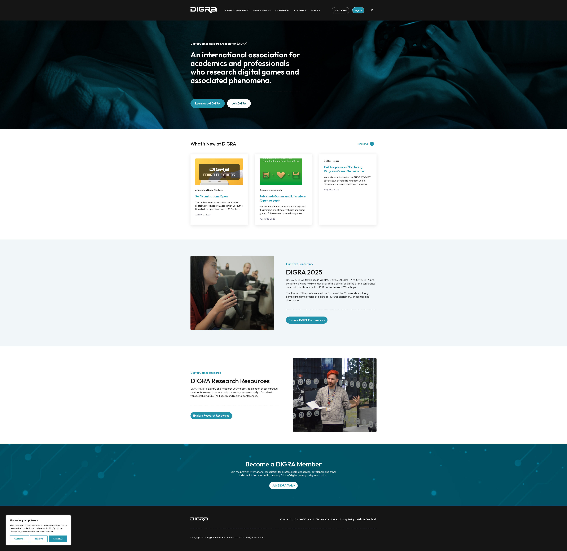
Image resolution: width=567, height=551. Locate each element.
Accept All (57, 538)
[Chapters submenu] (305, 10)
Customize (19, 538)
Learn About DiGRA (207, 103)
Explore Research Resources (211, 415)
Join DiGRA (239, 103)
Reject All (39, 538)
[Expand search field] (372, 10)
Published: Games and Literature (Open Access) (283, 198)
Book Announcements (271, 190)
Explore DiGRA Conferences (307, 320)
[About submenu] (319, 10)
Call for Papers (331, 160)
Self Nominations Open (211, 196)
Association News (204, 190)
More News (362, 143)
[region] (38, 530)
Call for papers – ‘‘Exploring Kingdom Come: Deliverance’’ (344, 169)
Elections (218, 190)
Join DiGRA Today (283, 485)
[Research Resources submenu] (248, 10)
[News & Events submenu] (270, 10)
